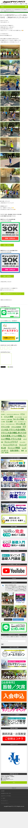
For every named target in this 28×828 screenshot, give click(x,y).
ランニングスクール (10, 444)
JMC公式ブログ (8, 9)
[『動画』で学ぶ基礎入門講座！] (14, 562)
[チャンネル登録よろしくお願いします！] (14, 575)
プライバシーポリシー (5, 803)
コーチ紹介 (3, 798)
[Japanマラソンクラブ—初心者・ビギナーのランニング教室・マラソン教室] (14, 2)
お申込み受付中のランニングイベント (12, 293)
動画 (22, 450)
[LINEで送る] (10, 367)
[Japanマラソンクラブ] (14, 771)
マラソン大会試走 (16, 427)
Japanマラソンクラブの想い (6, 795)
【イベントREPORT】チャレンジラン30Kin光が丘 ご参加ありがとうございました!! (13, 16)
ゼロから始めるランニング (22, 421)
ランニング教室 (14, 447)
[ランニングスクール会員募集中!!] (14, 725)
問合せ (14, 782)
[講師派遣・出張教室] (14, 741)
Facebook (14, 578)
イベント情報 (8, 416)
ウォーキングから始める (18, 416)
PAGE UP (14, 788)
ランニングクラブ (11, 441)
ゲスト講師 (9, 421)
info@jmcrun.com (9, 779)
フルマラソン (3, 424)
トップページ (3, 9)
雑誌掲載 (6, 452)
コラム (15, 421)
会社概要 (2, 791)
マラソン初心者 (20, 424)
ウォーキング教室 (18, 419)
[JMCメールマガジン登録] (14, 658)
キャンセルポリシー (4, 800)
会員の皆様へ (14, 450)
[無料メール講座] (14, 537)
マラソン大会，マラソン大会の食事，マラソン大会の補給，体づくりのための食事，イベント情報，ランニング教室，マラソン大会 (13, 432)
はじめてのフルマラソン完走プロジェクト (13, 414)
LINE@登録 (3, 414)
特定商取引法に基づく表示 (6, 793)
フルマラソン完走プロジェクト (10, 424)
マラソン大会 (5, 426)
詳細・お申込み (7, 245)
